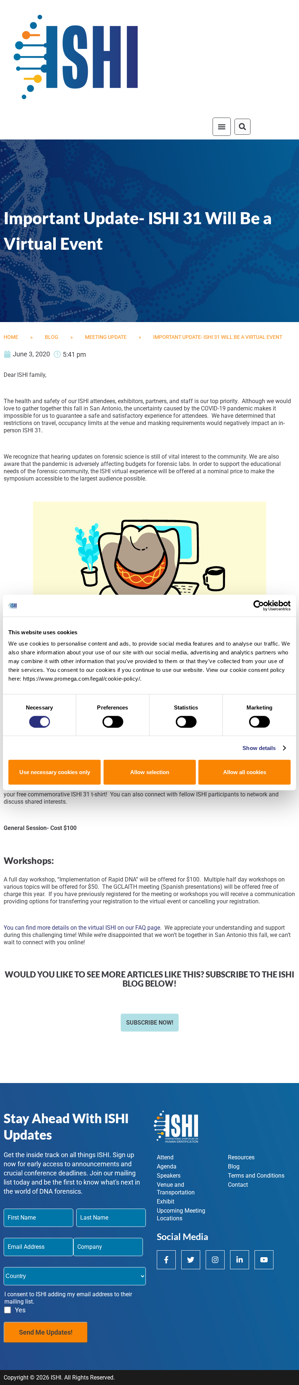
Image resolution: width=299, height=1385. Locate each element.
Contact (238, 1184)
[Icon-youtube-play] (264, 1259)
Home (11, 337)
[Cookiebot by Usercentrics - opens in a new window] (259, 605)
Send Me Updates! (46, 1332)
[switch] (112, 721)
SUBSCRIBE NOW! (149, 1022)
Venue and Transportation (176, 1188)
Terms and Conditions (256, 1175)
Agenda (166, 1166)
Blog (51, 337)
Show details (259, 748)
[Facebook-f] (166, 1259)
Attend (165, 1157)
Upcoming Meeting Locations (181, 1214)
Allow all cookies (244, 772)
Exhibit (165, 1201)
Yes (20, 1310)
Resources (241, 1157)
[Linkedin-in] (239, 1259)
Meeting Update (106, 337)
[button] (222, 127)
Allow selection (149, 772)
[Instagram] (215, 1259)
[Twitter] (190, 1259)
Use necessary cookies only (54, 772)
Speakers (168, 1175)
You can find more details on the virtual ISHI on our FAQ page (82, 927)
